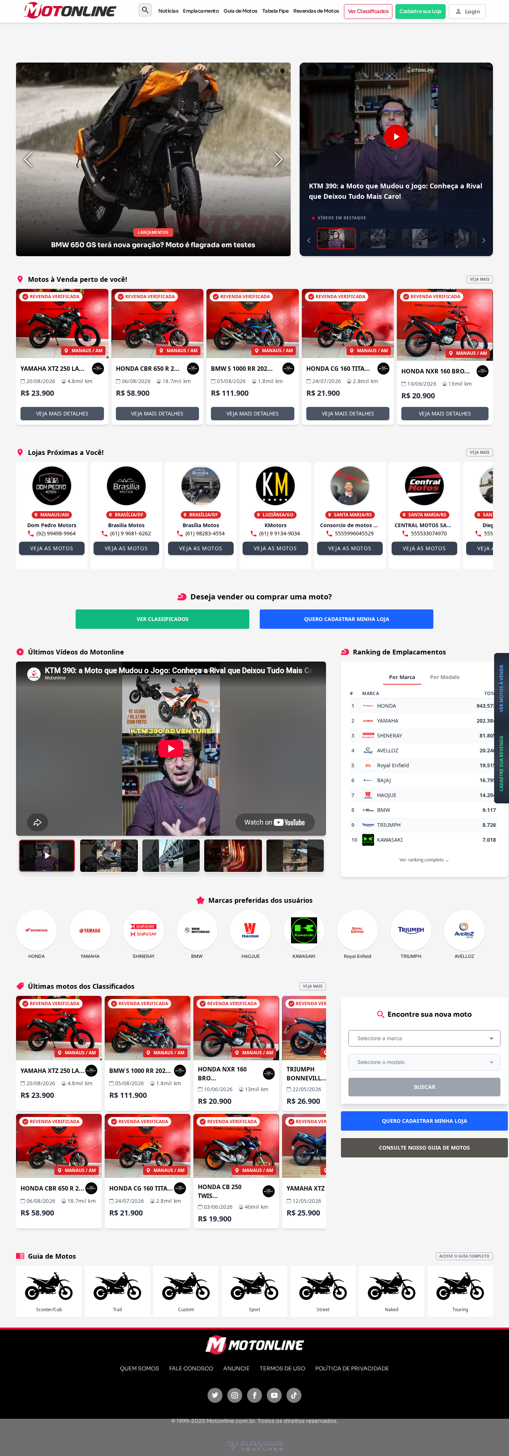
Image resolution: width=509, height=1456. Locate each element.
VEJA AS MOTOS (51, 548)
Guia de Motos (240, 11)
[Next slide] (279, 159)
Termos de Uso (282, 1368)
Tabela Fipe (275, 11)
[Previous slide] (28, 159)
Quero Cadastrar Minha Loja (346, 618)
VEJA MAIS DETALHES (62, 413)
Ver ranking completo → (424, 860)
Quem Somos (139, 1368)
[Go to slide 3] (270, 71)
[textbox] (382, 1038)
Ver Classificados (368, 11)
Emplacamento (201, 11)
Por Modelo (445, 677)
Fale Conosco (191, 1368)
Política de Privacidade (352, 1368)
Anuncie (236, 1368)
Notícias (168, 11)
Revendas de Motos (316, 11)
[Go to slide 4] (276, 71)
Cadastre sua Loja (420, 11)
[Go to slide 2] (264, 71)
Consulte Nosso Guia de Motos (424, 1147)
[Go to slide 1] (258, 71)
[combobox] (424, 1038)
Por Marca (402, 677)
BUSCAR (424, 1087)
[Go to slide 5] (282, 71)
